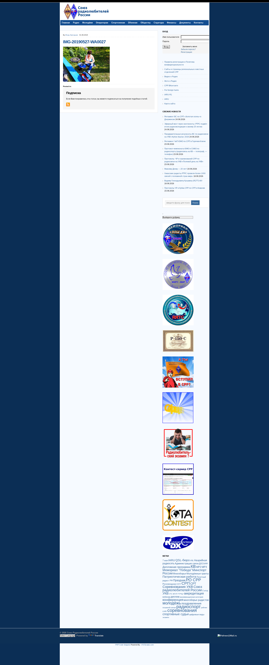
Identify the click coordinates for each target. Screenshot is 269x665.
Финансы (171, 22)
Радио (76, 22)
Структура (159, 22)
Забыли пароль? (188, 49)
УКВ (166, 593)
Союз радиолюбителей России (182, 588)
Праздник (179, 580)
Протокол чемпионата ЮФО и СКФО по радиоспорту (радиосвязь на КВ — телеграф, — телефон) (185, 151)
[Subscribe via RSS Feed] (68, 104)
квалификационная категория (191, 597)
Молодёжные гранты (197, 573)
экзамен (166, 617)
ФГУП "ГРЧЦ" (178, 594)
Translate (99, 635)
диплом (175, 596)
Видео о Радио (171, 76)
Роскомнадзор (169, 584)
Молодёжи (87, 22)
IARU (166, 99)
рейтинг (204, 607)
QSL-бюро (182, 560)
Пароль (166, 41)
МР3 (204, 567)
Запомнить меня (189, 46)
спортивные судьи (176, 614)
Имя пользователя (171, 37)
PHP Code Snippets (122, 645)
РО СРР (193, 580)
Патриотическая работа (179, 576)
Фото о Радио (170, 81)
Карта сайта (169, 104)
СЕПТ (178, 584)
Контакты (198, 22)
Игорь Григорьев (71, 35)
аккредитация (194, 593)
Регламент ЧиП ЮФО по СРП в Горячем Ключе (185, 141)
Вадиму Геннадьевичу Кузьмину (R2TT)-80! (183, 181)
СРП (186, 583)
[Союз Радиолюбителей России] (86, 19)
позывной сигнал (169, 607)
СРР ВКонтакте (171, 86)
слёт (165, 611)
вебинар (166, 597)
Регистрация (186, 52)
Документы (185, 22)
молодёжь (172, 603)
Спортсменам (118, 22)
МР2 (198, 567)
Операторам (102, 22)
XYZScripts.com (147, 645)
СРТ (193, 583)
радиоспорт (188, 606)
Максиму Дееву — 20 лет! (175, 169)
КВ (193, 566)
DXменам (132, 22)
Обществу (146, 22)
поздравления (191, 603)
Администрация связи (186, 563)
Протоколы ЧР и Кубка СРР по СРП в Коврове (184, 188)
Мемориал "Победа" (177, 570)
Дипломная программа (176, 566)
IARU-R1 (168, 95)
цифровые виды (196, 614)
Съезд (205, 591)
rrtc (192, 560)
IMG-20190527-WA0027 (84, 42)
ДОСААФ (203, 563)
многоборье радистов (196, 600)
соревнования (182, 610)
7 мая (165, 560)
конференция (173, 599)
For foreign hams (171, 90)
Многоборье (179, 573)
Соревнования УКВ (178, 587)
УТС (170, 594)
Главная (66, 22)
